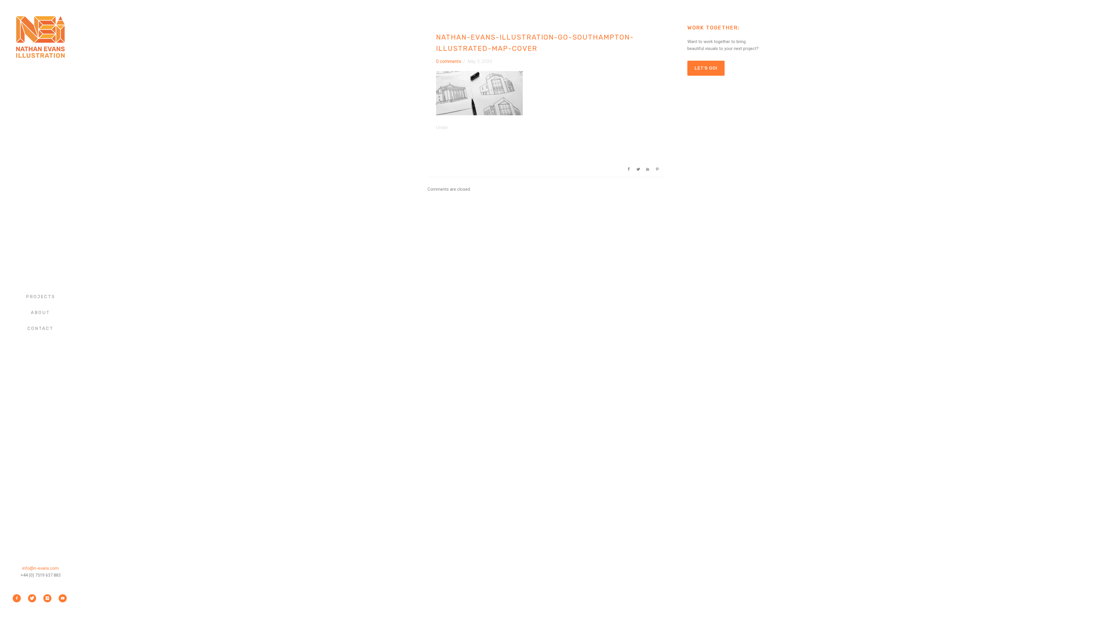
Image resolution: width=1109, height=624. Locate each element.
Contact (40, 328)
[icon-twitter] (33, 598)
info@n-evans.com (40, 568)
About (40, 312)
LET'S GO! (706, 68)
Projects (40, 296)
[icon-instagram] (48, 598)
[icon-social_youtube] (63, 598)
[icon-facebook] (18, 598)
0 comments (448, 61)
